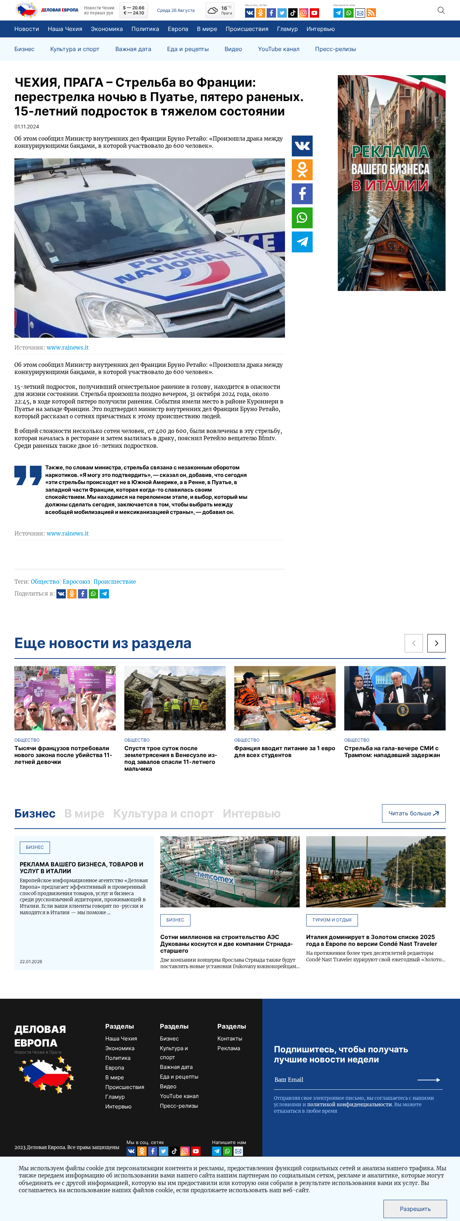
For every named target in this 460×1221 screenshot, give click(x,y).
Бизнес (24, 49)
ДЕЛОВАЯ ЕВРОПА (40, 1036)
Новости (26, 28)
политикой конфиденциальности (349, 1105)
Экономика (107, 28)
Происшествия (247, 28)
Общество (45, 581)
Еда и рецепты (188, 49)
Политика (145, 28)
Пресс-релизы (335, 49)
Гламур (287, 28)
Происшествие (114, 581)
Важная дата (133, 49)
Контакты (229, 1038)
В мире (207, 28)
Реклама (228, 1048)
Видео (233, 49)
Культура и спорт (75, 49)
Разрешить (415, 1208)
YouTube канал (278, 49)
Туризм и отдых (332, 919)
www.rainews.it (68, 347)
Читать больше (409, 813)
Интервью (321, 28)
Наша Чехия (65, 28)
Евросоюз (76, 581)
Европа (178, 28)
